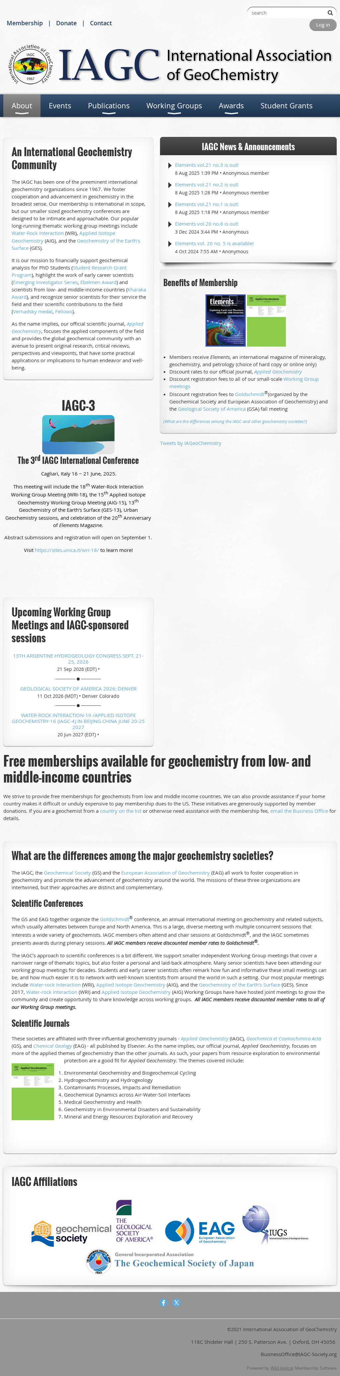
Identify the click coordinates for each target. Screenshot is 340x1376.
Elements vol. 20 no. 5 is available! (214, 243)
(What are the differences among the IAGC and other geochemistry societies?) (235, 421)
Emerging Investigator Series (45, 282)
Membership (25, 23)
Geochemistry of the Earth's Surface (239, 984)
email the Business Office (299, 810)
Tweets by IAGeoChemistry (190, 443)
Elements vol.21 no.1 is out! (206, 204)
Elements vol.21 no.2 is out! (206, 184)
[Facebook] (163, 1303)
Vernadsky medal (32, 311)
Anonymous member (246, 173)
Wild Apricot (282, 1368)
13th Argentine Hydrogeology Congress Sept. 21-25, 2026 (78, 658)
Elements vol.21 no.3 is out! (206, 164)
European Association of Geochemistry (165, 872)
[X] (176, 1303)
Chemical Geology (52, 1045)
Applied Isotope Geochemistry (130, 984)
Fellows (63, 311)
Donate (66, 23)
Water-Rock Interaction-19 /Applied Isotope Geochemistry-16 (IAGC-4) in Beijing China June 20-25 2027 (78, 721)
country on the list (120, 810)
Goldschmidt (249, 394)
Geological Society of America (212, 408)
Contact (101, 23)
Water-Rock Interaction (38, 233)
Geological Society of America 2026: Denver (78, 688)
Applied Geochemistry (278, 371)
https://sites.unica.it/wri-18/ (67, 550)
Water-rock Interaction (55, 984)
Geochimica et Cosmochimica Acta (283, 1038)
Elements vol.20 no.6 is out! (206, 223)
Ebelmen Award (98, 282)
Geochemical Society (67, 872)
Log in (323, 24)
